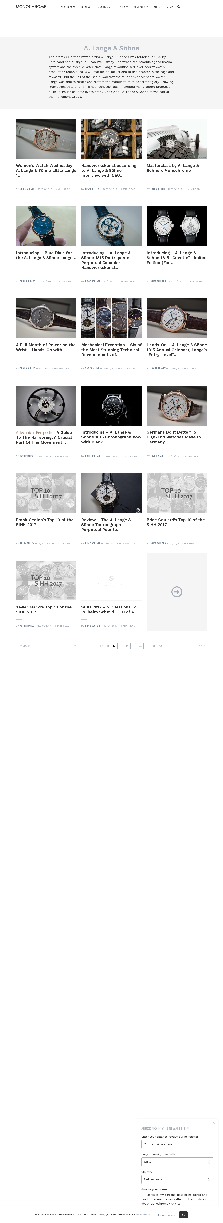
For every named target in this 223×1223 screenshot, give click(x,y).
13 (120, 646)
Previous (24, 646)
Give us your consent (155, 1189)
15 (133, 646)
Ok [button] (183, 1215)
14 (127, 646)
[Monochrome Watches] (31, 6)
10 (101, 646)
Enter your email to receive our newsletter (169, 1136)
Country (146, 1171)
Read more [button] (143, 1214)
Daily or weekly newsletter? (159, 1154)
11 (108, 646)
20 (160, 646)
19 (153, 646)
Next (202, 646)
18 (146, 646)
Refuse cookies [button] (166, 1215)
